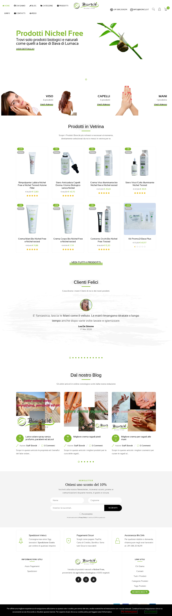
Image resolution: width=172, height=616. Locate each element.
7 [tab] (87, 357)
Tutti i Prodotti (140, 576)
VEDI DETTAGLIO (25, 49)
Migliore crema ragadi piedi (87, 436)
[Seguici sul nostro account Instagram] (86, 580)
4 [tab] (78, 357)
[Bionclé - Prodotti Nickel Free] (86, 5)
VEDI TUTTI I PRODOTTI (86, 262)
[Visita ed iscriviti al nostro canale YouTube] (93, 580)
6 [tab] (84, 357)
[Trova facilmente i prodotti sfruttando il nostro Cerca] (153, 9)
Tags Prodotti (140, 586)
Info (7, 13)
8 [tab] (90, 357)
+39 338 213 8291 (120, 9)
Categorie (47, 6)
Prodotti (63, 6)
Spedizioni (32, 571)
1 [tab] (86, 79)
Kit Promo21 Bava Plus (140, 238)
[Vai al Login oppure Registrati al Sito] (159, 9)
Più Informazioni (129, 612)
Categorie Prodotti (140, 581)
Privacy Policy (83, 517)
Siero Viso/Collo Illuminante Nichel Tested (139, 184)
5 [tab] (81, 357)
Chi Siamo (20, 6)
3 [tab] (75, 357)
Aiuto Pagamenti (32, 566)
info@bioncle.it (141, 9)
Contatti (20, 13)
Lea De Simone (86, 326)
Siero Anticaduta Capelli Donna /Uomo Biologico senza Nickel (68, 185)
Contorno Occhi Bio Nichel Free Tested (104, 240)
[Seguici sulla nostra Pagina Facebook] (78, 580)
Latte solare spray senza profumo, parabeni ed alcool (40, 438)
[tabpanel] (86, 42)
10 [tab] (96, 357)
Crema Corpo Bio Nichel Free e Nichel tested (68, 240)
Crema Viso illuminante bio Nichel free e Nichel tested (104, 184)
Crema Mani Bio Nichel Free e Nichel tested (32, 240)
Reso (34, 13)
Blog (33, 6)
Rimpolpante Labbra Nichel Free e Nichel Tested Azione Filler (32, 185)
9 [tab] (93, 357)
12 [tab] (101, 357)
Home (7, 6)
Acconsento (151, 612)
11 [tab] (99, 357)
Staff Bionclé (31, 445)
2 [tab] (73, 357)
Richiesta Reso (138, 592)
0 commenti (49, 445)
